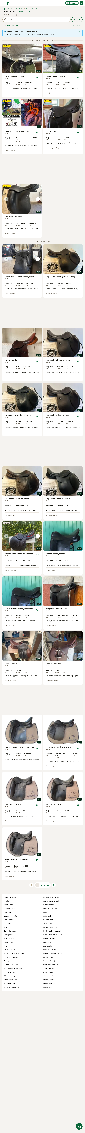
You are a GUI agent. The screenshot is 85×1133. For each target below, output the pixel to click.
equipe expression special (53, 935)
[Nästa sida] (54, 885)
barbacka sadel (10, 931)
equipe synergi (9, 972)
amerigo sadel (9, 938)
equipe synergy (49, 983)
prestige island (9, 961)
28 (48, 885)
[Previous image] (6, 199)
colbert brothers (49, 942)
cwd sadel (8, 923)
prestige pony (48, 980)
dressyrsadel (9, 935)
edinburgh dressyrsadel (13, 968)
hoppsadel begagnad (51, 897)
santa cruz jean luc (50, 965)
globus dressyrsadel (12, 976)
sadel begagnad (49, 968)
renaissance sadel (50, 908)
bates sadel (47, 916)
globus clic (8, 942)
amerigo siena (48, 957)
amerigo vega (9, 946)
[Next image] (38, 199)
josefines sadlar (10, 908)
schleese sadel (10, 983)
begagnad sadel (10, 897)
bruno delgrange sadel (51, 901)
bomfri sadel (48, 987)
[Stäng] (80, 31)
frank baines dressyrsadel (14, 953)
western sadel (48, 920)
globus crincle (48, 905)
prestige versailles (50, 927)
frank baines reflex (11, 957)
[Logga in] (81, 3)
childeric (46, 912)
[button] (22, 199)
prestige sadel (9, 950)
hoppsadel (8, 912)
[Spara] (37, 77)
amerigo (7, 927)
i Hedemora (24, 12)
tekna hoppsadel (10, 980)
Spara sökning (12, 25)
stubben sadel (48, 976)
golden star (8, 905)
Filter (79, 19)
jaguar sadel (48, 972)
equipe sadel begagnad (52, 931)
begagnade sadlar (10, 916)
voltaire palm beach (50, 950)
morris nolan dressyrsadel (53, 953)
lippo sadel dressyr (11, 987)
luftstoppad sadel (11, 965)
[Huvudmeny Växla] (4, 3)
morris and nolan (49, 938)
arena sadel (47, 946)
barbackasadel (9, 920)
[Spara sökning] (79, 1126)
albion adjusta (48, 923)
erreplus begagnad (50, 961)
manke (6, 901)
